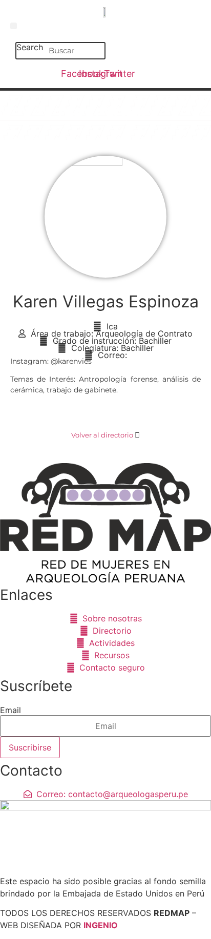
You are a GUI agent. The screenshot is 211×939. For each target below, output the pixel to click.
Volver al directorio (102, 435)
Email (10, 710)
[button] (13, 26)
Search (29, 47)
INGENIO (100, 925)
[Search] (95, 50)
